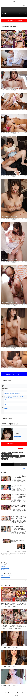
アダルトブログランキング (6, 575)
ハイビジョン (6, 396)
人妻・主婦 (4, 454)
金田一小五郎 (6, 401)
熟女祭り (3, 569)
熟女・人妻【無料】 (5, 568)
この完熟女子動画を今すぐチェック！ (14, 20)
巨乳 (23, 396)
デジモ (11, 397)
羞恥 (21, 396)
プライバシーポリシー (20, 692)
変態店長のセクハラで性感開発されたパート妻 (12, 393)
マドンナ (5, 404)
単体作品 (14, 396)
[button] (20, 464)
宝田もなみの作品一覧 (17, 436)
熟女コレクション (4, 566)
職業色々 (18, 396)
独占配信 (11, 396)
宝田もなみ (6, 399)
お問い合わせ (7, 692)
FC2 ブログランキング (5, 577)
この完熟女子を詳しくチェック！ (14, 374)
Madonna (5, 408)
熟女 (9, 397)
